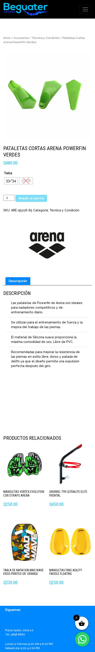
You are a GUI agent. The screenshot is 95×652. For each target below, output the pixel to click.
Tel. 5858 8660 (15, 634)
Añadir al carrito (31, 198)
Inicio (6, 38)
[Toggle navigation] (85, 9)
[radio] (11, 181)
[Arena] (47, 243)
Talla (8, 173)
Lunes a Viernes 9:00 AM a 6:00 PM (29, 644)
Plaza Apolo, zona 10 (19, 630)
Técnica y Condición (45, 38)
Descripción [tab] (18, 281)
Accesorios (20, 38)
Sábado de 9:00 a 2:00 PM (22, 648)
